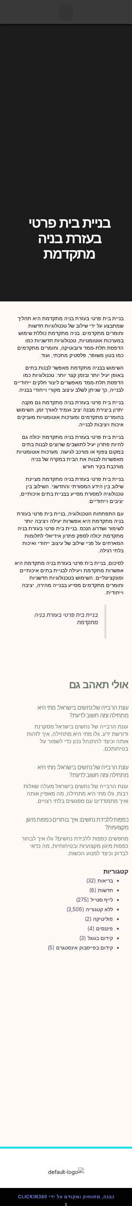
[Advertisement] (66, 1034)
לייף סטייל (102, 899)
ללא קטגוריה (99, 909)
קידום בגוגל (100, 938)
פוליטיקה (103, 919)
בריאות (105, 880)
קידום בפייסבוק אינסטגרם (84, 947)
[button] (66, 12)
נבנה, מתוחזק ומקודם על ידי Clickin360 (66, 1196)
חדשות (105, 890)
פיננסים (104, 928)
